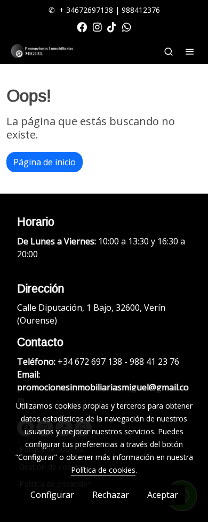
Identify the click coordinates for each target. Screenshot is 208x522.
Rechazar (110, 495)
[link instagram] (97, 26)
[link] (43, 51)
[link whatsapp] (126, 26)
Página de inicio (44, 162)
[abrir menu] (189, 51)
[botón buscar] (168, 51)
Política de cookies (103, 470)
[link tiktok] (111, 26)
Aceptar (162, 495)
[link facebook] (82, 26)
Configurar (52, 495)
